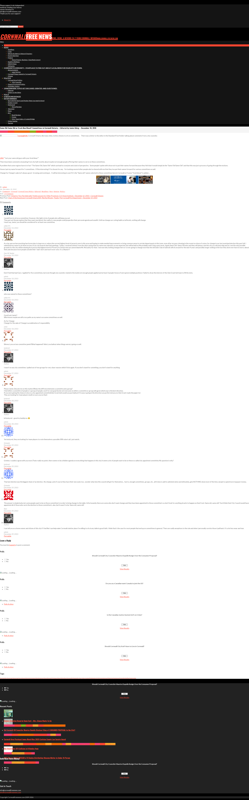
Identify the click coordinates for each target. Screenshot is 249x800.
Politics (54, 132)
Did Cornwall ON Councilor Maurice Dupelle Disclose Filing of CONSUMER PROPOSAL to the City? (39, 730)
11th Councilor (101, 678)
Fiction (121, 678)
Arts (5, 725)
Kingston (48, 744)
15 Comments (8, 194)
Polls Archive (8, 604)
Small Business (110, 744)
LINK (2, 158)
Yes (7, 559)
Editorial (33, 132)
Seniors (40, 725)
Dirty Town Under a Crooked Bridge (84, 678)
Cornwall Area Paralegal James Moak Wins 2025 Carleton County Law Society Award (35, 739)
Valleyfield (125, 678)
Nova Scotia (2, 678)
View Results (124, 569)
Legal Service (19, 678)
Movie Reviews (67, 678)
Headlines (39, 132)
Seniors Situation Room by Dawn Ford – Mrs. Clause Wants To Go (28, 721)
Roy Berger (7, 678)
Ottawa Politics (60, 678)
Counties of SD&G (16, 744)
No (7, 561)
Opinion (49, 132)
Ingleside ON (40, 744)
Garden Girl (95, 678)
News (44, 132)
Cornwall (11, 132)
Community (4, 132)
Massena (49, 678)
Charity (30, 678)
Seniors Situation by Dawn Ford (54, 725)
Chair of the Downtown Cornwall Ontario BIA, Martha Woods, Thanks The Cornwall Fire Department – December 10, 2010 (52, 198)
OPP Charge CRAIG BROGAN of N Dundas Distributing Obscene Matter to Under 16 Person (37, 758)
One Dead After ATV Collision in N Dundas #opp (21, 748)
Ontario (35, 725)
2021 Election (74, 678)
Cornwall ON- (23, 136)
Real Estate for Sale (131, 678)
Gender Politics (35, 678)
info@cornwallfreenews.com (10, 792)
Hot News (44, 735)
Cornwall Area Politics (22, 132)
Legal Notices (13, 678)
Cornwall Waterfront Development (112, 678)
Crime (26, 762)
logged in (12, 545)
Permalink (7, 230)
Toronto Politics (25, 678)
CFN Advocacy (54, 678)
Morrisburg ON (57, 744)
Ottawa (92, 744)
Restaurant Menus (43, 678)
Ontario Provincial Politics (80, 744)
